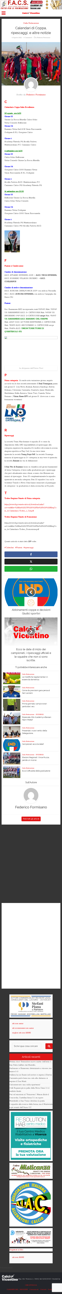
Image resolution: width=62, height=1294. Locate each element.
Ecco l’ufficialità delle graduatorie (36, 771)
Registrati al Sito (16, 1250)
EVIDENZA (40, 714)
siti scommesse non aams (23, 1028)
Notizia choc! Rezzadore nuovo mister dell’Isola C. (30, 1062)
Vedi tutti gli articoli (31, 819)
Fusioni (19, 548)
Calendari (10, 548)
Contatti (43, 1289)
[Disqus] (31, 864)
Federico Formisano (43, 38)
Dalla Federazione (31, 23)
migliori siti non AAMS (21, 1033)
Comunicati (33, 1289)
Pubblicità (52, 1289)
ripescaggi (29, 548)
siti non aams (17, 1023)
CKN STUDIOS (31, 1285)
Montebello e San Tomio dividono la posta (27, 1101)
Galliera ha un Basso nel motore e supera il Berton (30, 1075)
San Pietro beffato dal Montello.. (22, 1065)
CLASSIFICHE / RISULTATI (17, 1289)
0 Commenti (28, 38)
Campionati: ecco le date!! (33, 744)
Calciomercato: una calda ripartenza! (24, 1085)
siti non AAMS (18, 1257)
